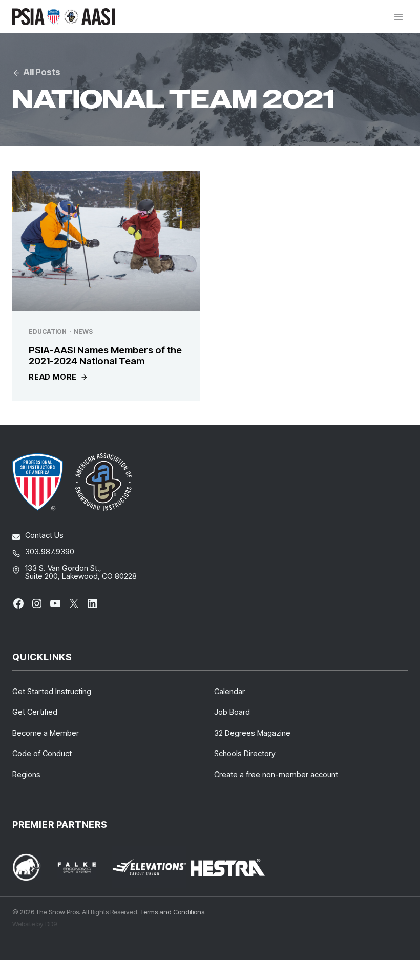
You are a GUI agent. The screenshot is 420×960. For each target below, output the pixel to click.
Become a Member (45, 733)
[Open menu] (398, 17)
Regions (26, 774)
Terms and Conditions (172, 912)
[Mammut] (32, 867)
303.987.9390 (49, 551)
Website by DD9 (34, 924)
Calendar (229, 691)
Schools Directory (245, 753)
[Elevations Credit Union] (149, 867)
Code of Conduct (42, 753)
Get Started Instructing (51, 691)
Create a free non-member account (276, 774)
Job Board (232, 712)
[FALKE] (83, 868)
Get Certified (34, 712)
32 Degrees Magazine (252, 733)
